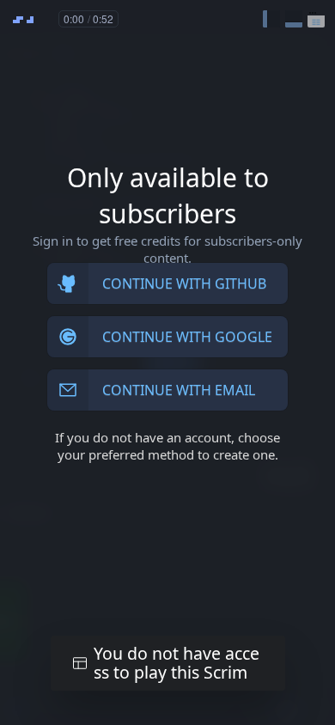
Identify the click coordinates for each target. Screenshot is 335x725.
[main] (167, 362)
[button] (271, 19)
